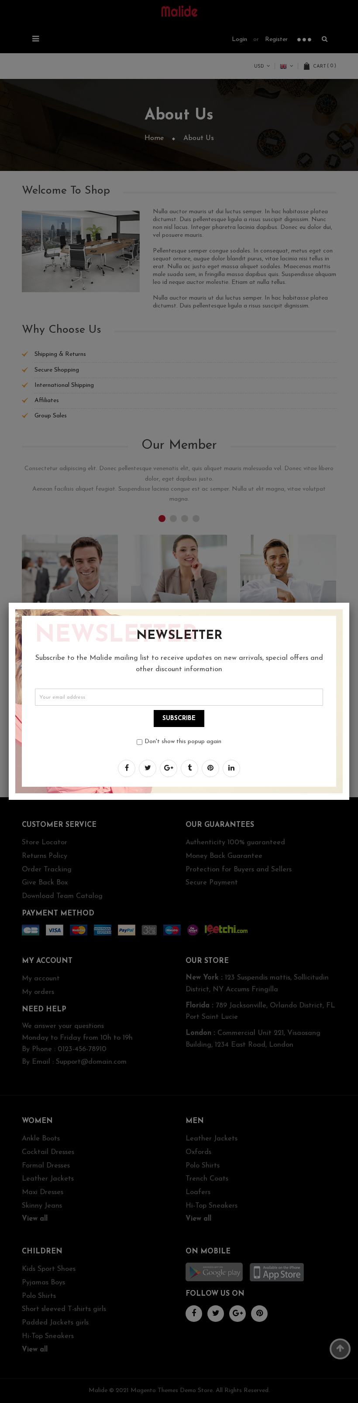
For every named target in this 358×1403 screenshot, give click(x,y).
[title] (126, 768)
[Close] (349, 603)
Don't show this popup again (183, 741)
